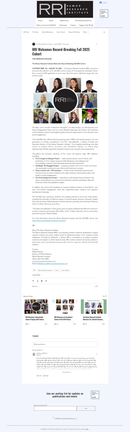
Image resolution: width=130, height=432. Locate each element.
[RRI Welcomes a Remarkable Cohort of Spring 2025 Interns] (36, 306)
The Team (35, 32)
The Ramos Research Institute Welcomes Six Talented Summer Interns (93, 318)
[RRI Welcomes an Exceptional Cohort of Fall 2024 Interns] (65, 306)
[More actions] (97, 44)
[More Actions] (97, 354)
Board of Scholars (74, 32)
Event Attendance (47, 32)
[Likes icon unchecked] (38, 376)
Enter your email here (40, 405)
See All (105, 296)
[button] (104, 32)
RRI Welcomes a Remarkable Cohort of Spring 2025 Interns (35, 318)
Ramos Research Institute (45, 270)
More (85, 32)
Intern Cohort (61, 32)
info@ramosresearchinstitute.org (65, 418)
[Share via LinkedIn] (42, 281)
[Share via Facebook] (33, 281)
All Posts (26, 32)
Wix (87, 429)
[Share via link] (46, 281)
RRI (34, 270)
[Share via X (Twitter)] (37, 281)
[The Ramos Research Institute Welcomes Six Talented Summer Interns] (94, 306)
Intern (57, 270)
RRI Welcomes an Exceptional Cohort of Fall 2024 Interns (63, 318)
